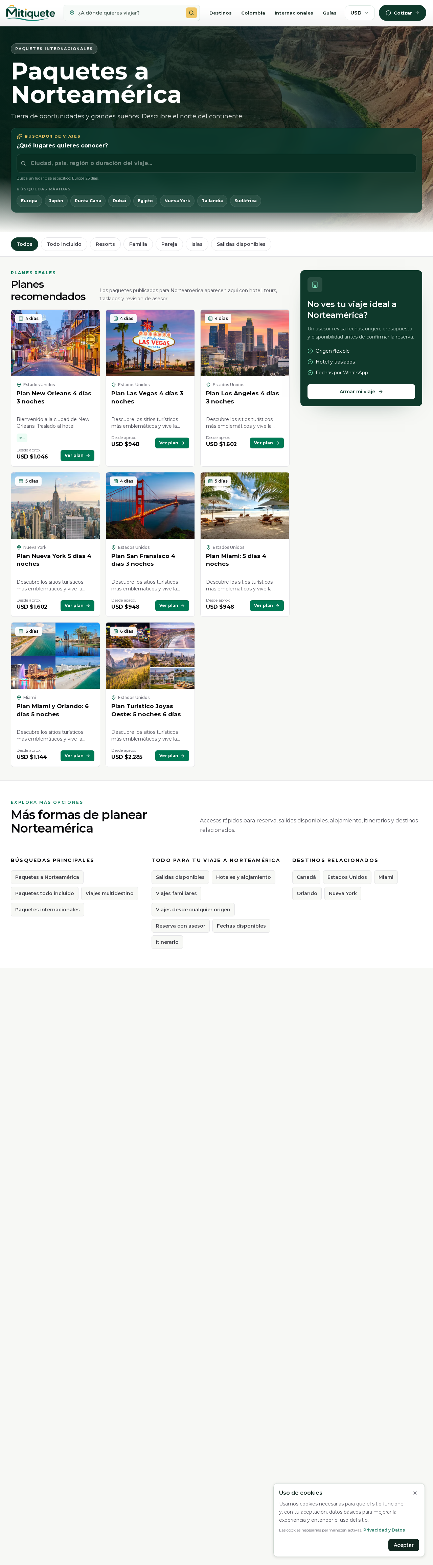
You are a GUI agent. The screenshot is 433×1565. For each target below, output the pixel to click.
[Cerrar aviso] (415, 1493)
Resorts (105, 244)
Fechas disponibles (241, 926)
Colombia (253, 13)
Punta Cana (88, 200)
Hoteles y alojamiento (243, 877)
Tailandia (212, 200)
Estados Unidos (347, 877)
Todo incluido (64, 244)
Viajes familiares (176, 893)
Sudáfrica (245, 200)
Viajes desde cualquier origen (193, 910)
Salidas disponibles (241, 244)
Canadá (306, 877)
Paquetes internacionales (47, 910)
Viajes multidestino (110, 893)
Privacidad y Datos (384, 1530)
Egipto (145, 200)
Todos (24, 244)
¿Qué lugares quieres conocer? (62, 145)
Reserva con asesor (180, 926)
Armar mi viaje (357, 392)
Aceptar (404, 1545)
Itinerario (167, 942)
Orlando (307, 893)
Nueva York (177, 200)
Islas (197, 244)
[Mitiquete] (30, 13)
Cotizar (403, 13)
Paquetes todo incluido (44, 893)
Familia (138, 244)
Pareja (169, 244)
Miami (386, 877)
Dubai (119, 200)
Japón (56, 200)
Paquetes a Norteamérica (47, 877)
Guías (330, 13)
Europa (29, 200)
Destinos (220, 13)
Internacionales (294, 13)
